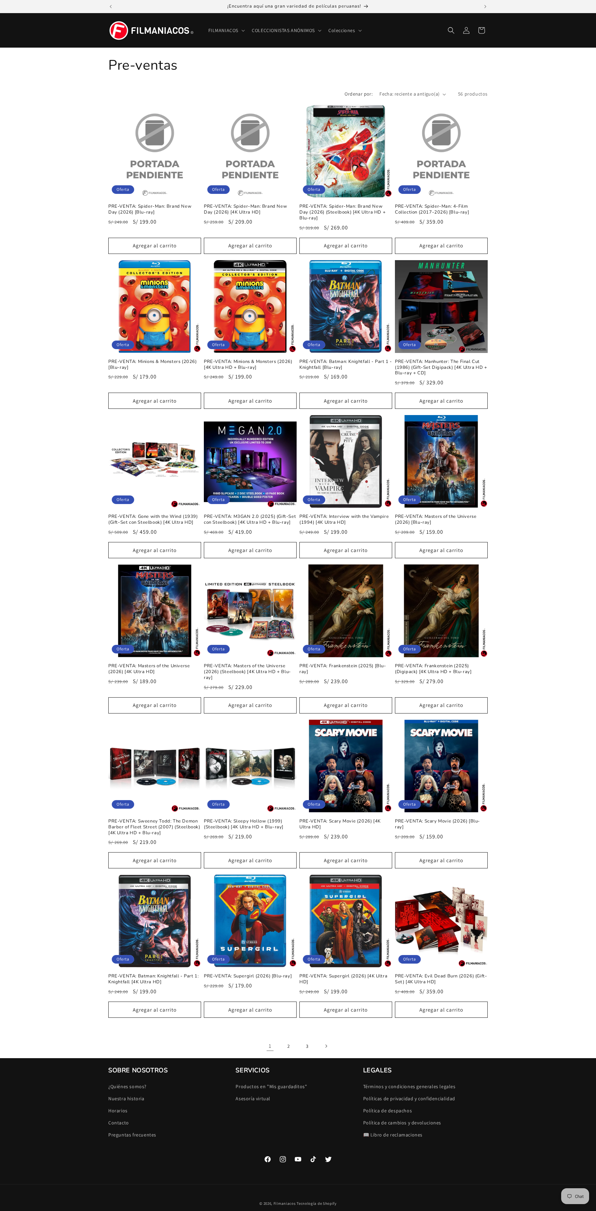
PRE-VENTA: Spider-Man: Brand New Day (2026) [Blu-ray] (149, 209)
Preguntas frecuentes (132, 1135)
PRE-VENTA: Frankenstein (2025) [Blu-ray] (342, 669)
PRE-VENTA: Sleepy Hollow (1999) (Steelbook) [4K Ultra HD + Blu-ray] (244, 824)
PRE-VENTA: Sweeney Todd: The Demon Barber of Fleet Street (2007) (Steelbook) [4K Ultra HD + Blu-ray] (154, 827)
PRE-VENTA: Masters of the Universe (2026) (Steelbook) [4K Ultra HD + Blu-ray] (247, 672)
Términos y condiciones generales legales (409, 1086)
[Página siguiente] (326, 1046)
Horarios (118, 1110)
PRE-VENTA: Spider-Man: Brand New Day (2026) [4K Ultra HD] (245, 209)
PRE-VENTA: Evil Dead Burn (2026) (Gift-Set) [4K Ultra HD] (441, 979)
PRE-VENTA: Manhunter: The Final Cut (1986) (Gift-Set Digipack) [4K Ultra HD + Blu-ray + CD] (441, 367)
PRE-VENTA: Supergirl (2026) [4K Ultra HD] (343, 979)
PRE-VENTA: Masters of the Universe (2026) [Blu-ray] (435, 519)
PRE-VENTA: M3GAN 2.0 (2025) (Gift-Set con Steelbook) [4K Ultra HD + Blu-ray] (250, 519)
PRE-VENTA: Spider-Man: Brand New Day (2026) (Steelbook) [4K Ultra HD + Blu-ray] (342, 212)
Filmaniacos (285, 1203)
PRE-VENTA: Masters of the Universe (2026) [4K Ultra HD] (149, 669)
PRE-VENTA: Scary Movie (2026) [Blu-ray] (437, 824)
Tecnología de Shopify (317, 1203)
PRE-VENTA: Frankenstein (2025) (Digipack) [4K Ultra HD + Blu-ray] (433, 669)
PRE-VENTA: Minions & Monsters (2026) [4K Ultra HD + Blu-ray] (248, 365)
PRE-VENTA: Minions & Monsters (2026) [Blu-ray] (152, 365)
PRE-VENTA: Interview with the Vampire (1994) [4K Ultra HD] (344, 519)
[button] (226, 30)
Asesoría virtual (253, 1098)
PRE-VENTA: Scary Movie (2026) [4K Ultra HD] (340, 824)
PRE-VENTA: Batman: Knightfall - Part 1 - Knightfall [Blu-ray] (345, 365)
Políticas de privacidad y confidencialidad (409, 1098)
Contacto (118, 1123)
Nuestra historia (126, 1098)
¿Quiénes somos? (127, 1086)
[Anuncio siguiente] (485, 6)
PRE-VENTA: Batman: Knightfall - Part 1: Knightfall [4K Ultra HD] (153, 979)
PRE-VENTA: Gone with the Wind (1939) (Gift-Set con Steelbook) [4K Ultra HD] (153, 519)
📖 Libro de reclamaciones (393, 1135)
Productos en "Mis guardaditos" (271, 1086)
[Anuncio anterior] (110, 6)
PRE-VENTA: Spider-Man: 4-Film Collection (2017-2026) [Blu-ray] (432, 209)
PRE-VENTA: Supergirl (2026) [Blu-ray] (248, 976)
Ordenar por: (358, 94)
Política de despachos (387, 1110)
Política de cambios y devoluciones (402, 1123)
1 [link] (270, 1046)
